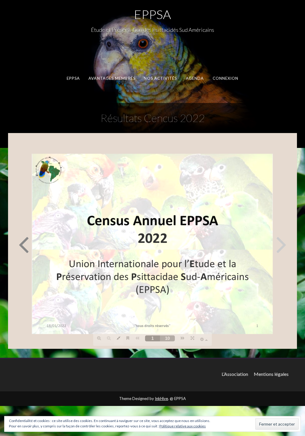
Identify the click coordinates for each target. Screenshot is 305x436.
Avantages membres (112, 78)
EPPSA (152, 14)
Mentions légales (271, 374)
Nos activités (160, 78)
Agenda (195, 78)
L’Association (235, 374)
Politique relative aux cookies (182, 426)
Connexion (226, 78)
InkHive (161, 398)
